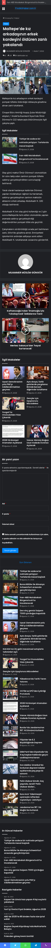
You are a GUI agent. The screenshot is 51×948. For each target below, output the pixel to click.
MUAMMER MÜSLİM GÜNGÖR (18, 51)
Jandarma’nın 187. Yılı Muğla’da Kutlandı (30, 808)
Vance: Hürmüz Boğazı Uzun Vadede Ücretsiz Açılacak (38, 443)
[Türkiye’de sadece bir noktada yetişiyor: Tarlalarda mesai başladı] (9, 142)
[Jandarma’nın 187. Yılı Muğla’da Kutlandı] (10, 811)
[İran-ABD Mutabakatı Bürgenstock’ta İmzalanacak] (9, 159)
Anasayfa (8, 18)
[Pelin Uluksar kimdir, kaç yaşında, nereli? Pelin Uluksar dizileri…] (10, 785)
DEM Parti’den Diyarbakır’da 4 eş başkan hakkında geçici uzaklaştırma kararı (34, 754)
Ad (4, 504)
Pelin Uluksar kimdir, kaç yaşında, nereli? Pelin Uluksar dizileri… (32, 784)
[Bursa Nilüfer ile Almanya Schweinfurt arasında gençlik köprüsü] (10, 588)
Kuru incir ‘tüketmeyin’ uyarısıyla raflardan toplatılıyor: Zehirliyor (31, 797)
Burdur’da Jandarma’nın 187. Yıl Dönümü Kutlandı (32, 729)
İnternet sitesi (8, 524)
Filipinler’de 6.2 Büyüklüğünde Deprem (31, 741)
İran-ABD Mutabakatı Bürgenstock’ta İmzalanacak (27, 2)
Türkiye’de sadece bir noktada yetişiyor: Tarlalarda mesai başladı (34, 142)
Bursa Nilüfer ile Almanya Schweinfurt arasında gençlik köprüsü (32, 587)
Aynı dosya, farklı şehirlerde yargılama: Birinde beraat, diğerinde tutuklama (37, 385)
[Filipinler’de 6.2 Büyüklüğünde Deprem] (10, 743)
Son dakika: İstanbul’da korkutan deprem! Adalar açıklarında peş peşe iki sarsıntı (32, 769)
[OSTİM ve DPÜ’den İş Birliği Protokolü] (10, 695)
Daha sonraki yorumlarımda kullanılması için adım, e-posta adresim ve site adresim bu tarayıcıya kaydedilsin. (25, 538)
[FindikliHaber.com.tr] (25, 8)
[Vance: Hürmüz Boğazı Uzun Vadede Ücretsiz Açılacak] (38, 431)
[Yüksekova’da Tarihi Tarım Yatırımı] (10, 682)
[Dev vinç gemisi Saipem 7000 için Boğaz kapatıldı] (10, 614)
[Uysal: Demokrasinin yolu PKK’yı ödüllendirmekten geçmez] (13, 372)
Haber (16, 18)
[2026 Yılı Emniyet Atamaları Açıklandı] (13, 431)
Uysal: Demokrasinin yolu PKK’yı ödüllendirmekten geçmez (12, 385)
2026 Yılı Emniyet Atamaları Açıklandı (12, 441)
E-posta (6, 514)
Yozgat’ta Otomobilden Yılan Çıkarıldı (11, 415)
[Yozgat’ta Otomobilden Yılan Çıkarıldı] (13, 403)
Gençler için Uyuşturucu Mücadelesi (32, 401)
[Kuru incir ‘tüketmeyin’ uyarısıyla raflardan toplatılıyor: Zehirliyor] (10, 798)
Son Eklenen (25, 562)
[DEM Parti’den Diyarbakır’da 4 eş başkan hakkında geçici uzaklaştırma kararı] (10, 755)
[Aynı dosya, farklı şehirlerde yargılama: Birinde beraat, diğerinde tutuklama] (38, 372)
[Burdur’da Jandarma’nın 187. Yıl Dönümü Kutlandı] (10, 731)
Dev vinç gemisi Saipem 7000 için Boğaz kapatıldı (32, 612)
